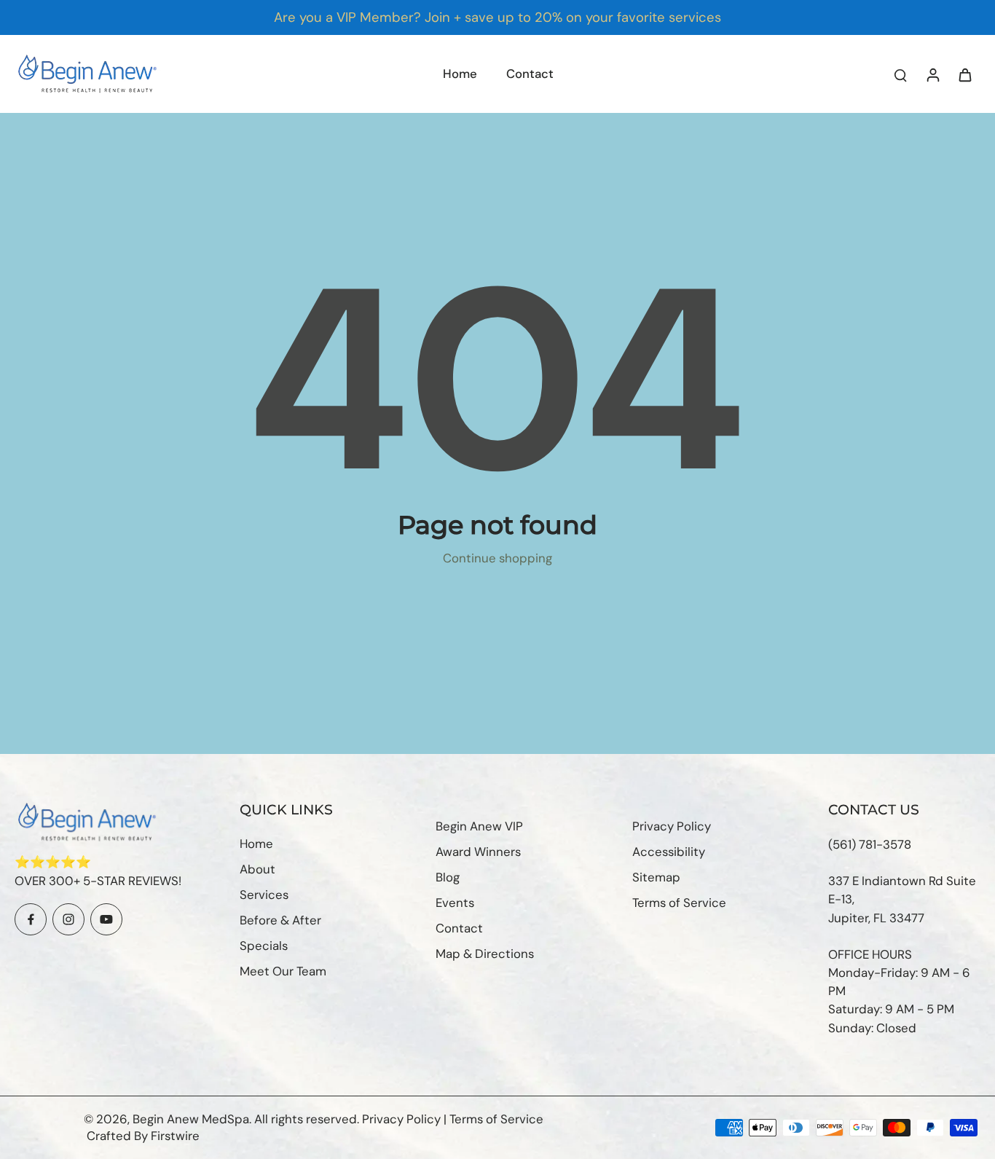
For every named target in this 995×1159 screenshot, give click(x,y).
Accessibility (668, 852)
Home (256, 844)
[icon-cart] (964, 74)
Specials (264, 946)
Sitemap (656, 877)
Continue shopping (497, 558)
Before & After (280, 920)
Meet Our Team (283, 971)
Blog (448, 877)
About (257, 869)
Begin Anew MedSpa (191, 1119)
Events (455, 903)
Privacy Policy (671, 826)
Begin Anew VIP (479, 826)
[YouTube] (106, 919)
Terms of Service (679, 903)
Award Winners (478, 852)
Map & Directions (485, 954)
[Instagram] (68, 919)
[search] (900, 74)
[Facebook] (31, 919)
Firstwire (175, 1136)
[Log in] (932, 73)
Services (264, 895)
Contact (459, 928)
